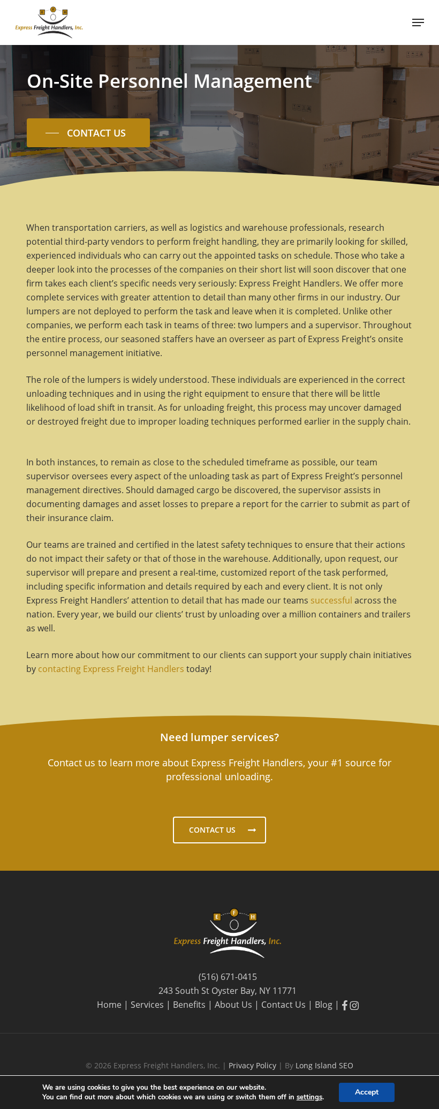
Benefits (189, 1004)
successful (331, 600)
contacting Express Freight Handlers (111, 669)
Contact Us (283, 1004)
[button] (418, 22)
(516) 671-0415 (228, 977)
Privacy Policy (253, 1065)
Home (109, 1004)
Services (147, 1004)
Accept (367, 1092)
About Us (233, 1004)
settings (309, 1097)
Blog (323, 1004)
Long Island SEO (324, 1065)
